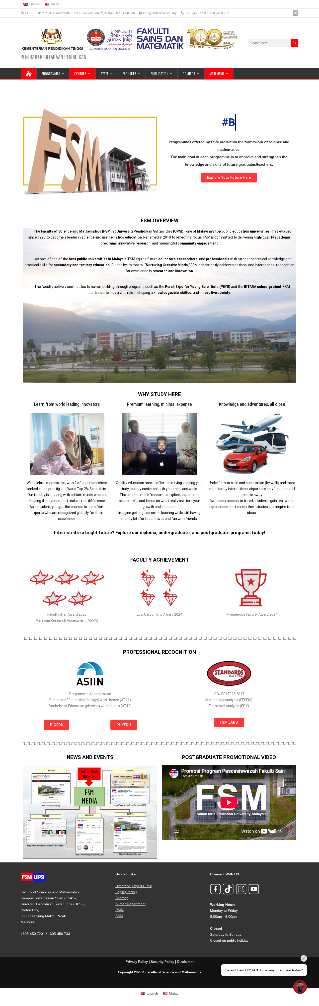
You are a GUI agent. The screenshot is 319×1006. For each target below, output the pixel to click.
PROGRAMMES (50, 73)
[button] (29, 812)
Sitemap (121, 898)
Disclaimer (185, 962)
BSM (119, 916)
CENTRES (80, 73)
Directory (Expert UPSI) (133, 886)
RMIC (119, 910)
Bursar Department (130, 904)
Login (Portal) (126, 892)
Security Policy (162, 962)
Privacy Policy (137, 962)
